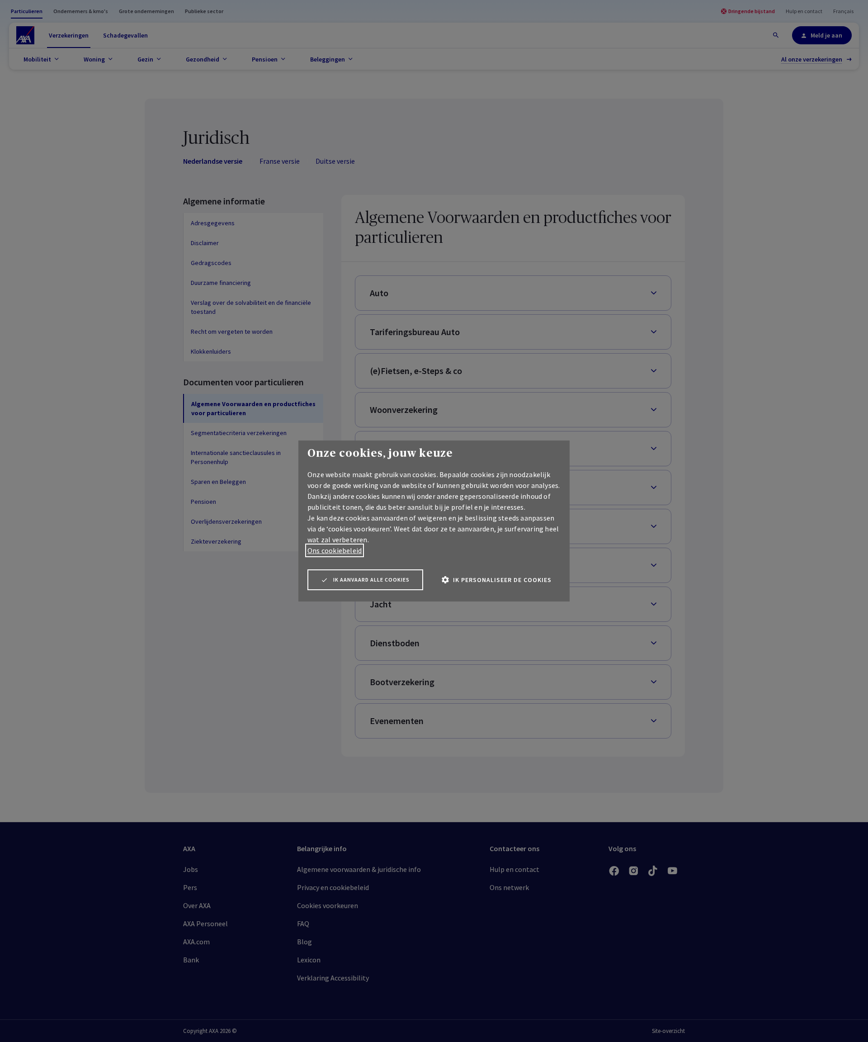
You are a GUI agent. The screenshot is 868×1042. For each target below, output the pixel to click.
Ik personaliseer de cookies (502, 580)
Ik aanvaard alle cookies (371, 579)
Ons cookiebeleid (334, 550)
